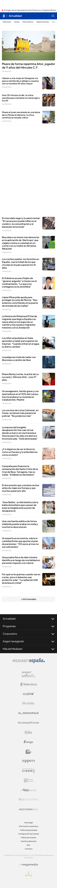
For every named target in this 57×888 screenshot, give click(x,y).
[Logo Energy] (28, 741)
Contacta (28, 849)
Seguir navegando (13, 641)
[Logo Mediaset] (28, 662)
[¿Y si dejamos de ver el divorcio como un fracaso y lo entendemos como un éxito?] (48, 454)
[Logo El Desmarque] (29, 713)
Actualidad (15, 16)
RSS (28, 845)
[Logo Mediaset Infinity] (28, 674)
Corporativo (10, 633)
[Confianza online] (28, 877)
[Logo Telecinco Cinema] (28, 770)
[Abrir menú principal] (52, 15)
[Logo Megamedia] (30, 865)
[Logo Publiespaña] (28, 799)
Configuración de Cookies (28, 834)
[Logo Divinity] (28, 703)
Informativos (28, 22)
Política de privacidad (28, 830)
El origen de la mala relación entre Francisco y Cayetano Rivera (30, 10)
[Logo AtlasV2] (28, 790)
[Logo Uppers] (28, 761)
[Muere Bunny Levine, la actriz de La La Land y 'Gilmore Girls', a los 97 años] (48, 379)
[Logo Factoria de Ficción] (28, 722)
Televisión (7, 22)
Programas (9, 626)
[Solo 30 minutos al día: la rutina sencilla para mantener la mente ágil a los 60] (48, 100)
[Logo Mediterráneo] (28, 809)
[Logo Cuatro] (28, 693)
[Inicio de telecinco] (4, 15)
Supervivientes (42, 22)
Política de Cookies (28, 838)
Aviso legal (28, 823)
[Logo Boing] (28, 732)
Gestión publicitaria (28, 841)
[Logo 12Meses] (28, 780)
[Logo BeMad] (28, 751)
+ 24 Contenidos (28, 599)
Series (17, 22)
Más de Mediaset (12, 648)
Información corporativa (28, 826)
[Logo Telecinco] (28, 684)
